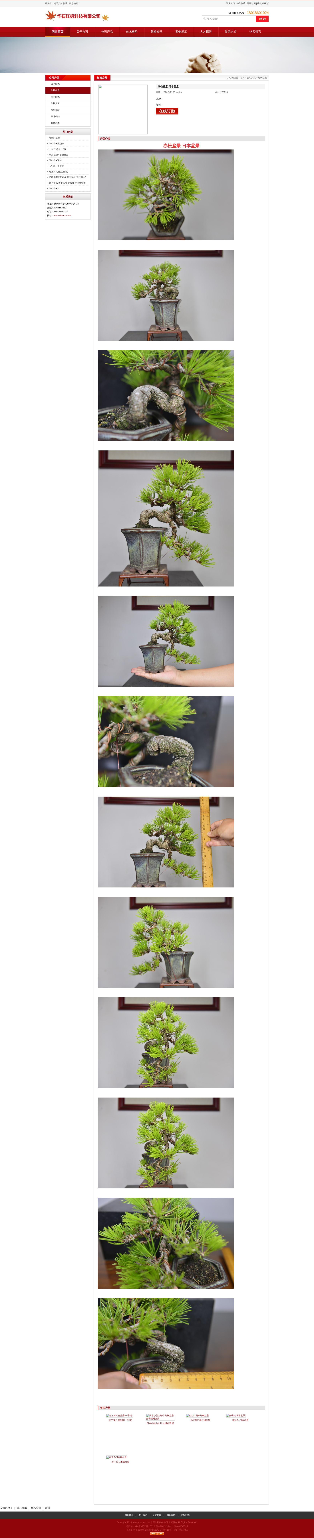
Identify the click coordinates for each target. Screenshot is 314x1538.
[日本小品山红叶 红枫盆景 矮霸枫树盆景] (160, 1418)
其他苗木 (55, 123)
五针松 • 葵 (54, 188)
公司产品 (107, 31)
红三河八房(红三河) (58, 171)
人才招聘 (206, 31)
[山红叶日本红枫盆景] (197, 1415)
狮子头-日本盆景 (240, 1420)
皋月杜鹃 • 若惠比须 (58, 154)
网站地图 (251, 3)
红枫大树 (55, 103)
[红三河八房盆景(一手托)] (119, 1415)
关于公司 (82, 31)
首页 (242, 77)
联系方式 (230, 31)
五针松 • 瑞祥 (55, 160)
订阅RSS (185, 1515)
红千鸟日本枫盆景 (120, 1462)
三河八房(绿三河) (57, 149)
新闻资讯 (156, 31)
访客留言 (255, 31)
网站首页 (57, 31)
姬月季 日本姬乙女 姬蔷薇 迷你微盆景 (67, 183)
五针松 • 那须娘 (56, 143)
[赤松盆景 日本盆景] (123, 109)
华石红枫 (22, 1507)
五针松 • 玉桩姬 (56, 166)
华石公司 (36, 1507)
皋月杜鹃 (55, 116)
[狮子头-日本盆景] (235, 1415)
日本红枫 (55, 84)
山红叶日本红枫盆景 (200, 1420)
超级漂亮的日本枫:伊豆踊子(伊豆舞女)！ (68, 177)
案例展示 (181, 31)
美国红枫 (55, 97)
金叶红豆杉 (54, 138)
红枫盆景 (55, 90)
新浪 (47, 1507)
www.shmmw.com (62, 215)
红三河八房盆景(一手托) (120, 1420)
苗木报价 (132, 31)
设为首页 (230, 3)
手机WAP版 (263, 3)
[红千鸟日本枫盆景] (116, 1457)
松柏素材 (55, 110)
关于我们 (143, 1515)
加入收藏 (241, 3)
